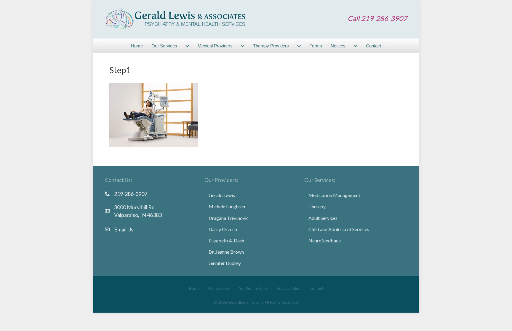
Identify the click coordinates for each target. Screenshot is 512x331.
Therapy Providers (271, 45)
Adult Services (322, 218)
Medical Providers (215, 45)
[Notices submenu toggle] (355, 45)
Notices (338, 45)
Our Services (164, 45)
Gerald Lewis (222, 195)
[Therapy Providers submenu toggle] (299, 45)
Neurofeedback (324, 240)
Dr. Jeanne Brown (226, 252)
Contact (373, 45)
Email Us (123, 229)
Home (137, 45)
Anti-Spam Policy (253, 288)
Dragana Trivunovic (229, 218)
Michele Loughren (227, 206)
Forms (315, 45)
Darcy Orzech (223, 229)
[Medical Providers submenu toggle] (243, 45)
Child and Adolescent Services (338, 229)
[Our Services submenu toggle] (187, 45)
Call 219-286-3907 (377, 18)
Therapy (317, 206)
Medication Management (334, 195)
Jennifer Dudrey (225, 263)
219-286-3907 (130, 194)
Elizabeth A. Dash (226, 240)
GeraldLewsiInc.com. (246, 302)
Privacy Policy (289, 288)
